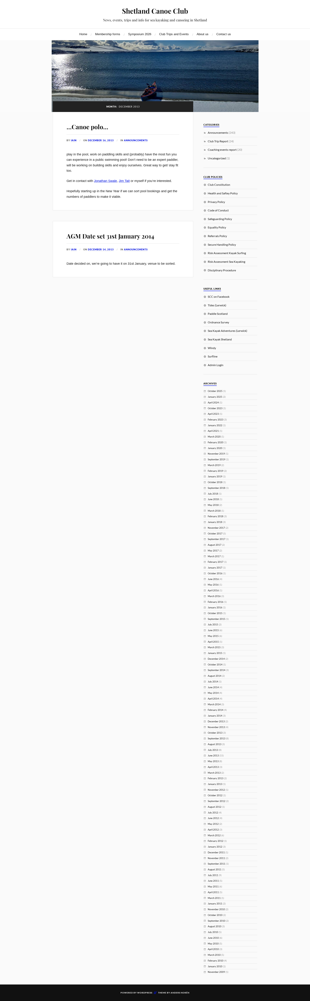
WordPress (144, 992)
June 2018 (213, 499)
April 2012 (213, 829)
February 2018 (215, 516)
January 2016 (215, 607)
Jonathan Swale (105, 181)
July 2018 (213, 493)
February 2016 (215, 601)
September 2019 (216, 459)
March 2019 (214, 465)
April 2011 (213, 892)
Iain (74, 140)
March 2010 (214, 954)
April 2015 (213, 641)
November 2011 (216, 858)
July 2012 (213, 812)
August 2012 (214, 806)
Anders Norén (180, 992)
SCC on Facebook (218, 296)
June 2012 (213, 818)
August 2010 (214, 926)
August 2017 (214, 544)
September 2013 (216, 738)
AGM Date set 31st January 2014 (110, 236)
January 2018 (215, 522)
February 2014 (215, 709)
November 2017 (216, 527)
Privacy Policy (216, 202)
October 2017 (215, 533)
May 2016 (213, 584)
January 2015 (215, 653)
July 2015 (213, 624)
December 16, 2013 (101, 140)
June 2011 (213, 880)
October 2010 (215, 915)
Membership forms (107, 34)
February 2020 (215, 442)
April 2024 (213, 402)
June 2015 (213, 630)
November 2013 (216, 727)
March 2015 (214, 647)
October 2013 (215, 732)
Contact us (223, 34)
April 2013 (213, 767)
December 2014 (216, 658)
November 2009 (216, 971)
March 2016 (214, 596)
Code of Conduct (218, 210)
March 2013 (214, 772)
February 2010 (215, 960)
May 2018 (213, 505)
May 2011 (213, 886)
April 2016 (213, 590)
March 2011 (214, 898)
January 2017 (215, 567)
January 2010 (215, 966)
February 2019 (215, 470)
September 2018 (216, 488)
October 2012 (215, 795)
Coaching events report (222, 149)
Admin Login (215, 365)
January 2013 (215, 784)
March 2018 (214, 510)
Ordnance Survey (218, 322)
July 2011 (213, 875)
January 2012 (215, 846)
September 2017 (216, 539)
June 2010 (213, 937)
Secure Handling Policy (222, 244)
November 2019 (216, 453)
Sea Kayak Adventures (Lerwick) (227, 330)
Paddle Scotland (218, 313)
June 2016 (213, 579)
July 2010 (213, 932)
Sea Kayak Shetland (220, 339)
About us (202, 34)
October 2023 (215, 408)
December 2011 (216, 852)
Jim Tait (124, 181)
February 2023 (215, 419)
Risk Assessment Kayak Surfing (227, 253)
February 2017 (215, 561)
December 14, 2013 (101, 249)
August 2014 (214, 675)
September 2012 (216, 801)
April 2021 (213, 430)
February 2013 (215, 778)
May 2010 (213, 943)
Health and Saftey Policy (223, 193)
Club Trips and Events (174, 34)
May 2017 (213, 550)
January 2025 (215, 396)
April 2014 (213, 698)
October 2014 (215, 664)
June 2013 (213, 755)
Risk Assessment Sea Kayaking (226, 261)
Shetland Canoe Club (155, 10)
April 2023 (213, 413)
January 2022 (215, 425)
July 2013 (213, 750)
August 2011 (214, 869)
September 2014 (216, 670)
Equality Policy (217, 227)
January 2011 (215, 903)
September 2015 (216, 619)
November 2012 (216, 789)
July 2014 (213, 681)
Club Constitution (219, 184)
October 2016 (215, 573)
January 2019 (215, 476)
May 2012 (213, 823)
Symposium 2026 (139, 34)
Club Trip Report (218, 141)
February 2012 (215, 840)
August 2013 (214, 744)
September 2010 (216, 920)
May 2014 (213, 692)
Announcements (136, 140)
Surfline (212, 356)
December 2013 (216, 721)
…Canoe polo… (87, 127)
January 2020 (215, 448)
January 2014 (215, 715)
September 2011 (216, 863)
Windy (212, 348)
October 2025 (215, 391)
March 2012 (214, 835)
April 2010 (213, 949)
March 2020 (214, 436)
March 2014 (214, 704)
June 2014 (213, 687)
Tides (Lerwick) (217, 305)
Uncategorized (217, 158)
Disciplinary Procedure (222, 270)
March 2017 (214, 556)
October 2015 (215, 613)
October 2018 (215, 482)
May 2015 (213, 636)
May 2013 (213, 761)
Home (83, 34)
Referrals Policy (217, 236)
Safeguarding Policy (220, 219)
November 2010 (216, 909)
